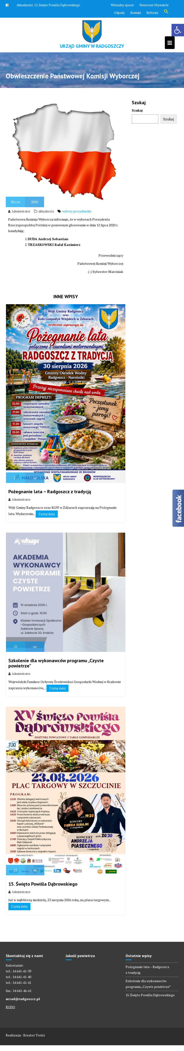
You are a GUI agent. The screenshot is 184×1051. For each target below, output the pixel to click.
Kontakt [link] (135, 13)
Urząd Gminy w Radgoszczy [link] (92, 46)
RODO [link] (10, 1007)
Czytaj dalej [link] (47, 514)
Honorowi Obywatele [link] (154, 5)
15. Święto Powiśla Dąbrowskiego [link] (42, 884)
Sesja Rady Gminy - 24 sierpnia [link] (55, 5)
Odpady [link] (119, 13)
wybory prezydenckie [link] (77, 211)
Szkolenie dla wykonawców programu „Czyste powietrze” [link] (56, 663)
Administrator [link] (21, 211)
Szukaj (137, 110)
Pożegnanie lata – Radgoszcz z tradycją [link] (49, 491)
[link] (178, 30)
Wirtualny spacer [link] (122, 5)
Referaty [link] (152, 13)
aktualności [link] (46, 211)
